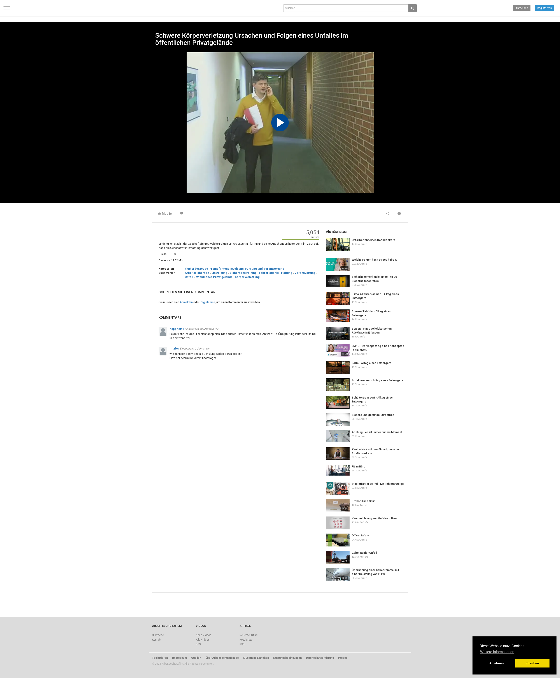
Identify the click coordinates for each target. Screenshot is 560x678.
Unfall (189, 277)
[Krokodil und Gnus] (338, 505)
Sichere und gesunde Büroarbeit (373, 414)
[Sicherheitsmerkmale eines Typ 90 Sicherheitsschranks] (338, 281)
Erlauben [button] (532, 663)
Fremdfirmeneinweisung (227, 268)
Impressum (179, 657)
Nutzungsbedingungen (287, 657)
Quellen (196, 657)
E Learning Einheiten (256, 657)
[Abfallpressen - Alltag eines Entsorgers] (338, 384)
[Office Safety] (338, 540)
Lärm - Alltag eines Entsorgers (371, 363)
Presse (343, 657)
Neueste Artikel (249, 635)
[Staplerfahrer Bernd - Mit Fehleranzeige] (338, 488)
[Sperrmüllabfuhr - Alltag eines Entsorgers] (338, 315)
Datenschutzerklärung (320, 657)
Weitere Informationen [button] (497, 652)
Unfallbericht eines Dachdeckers (373, 240)
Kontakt (156, 639)
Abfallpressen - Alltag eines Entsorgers (377, 380)
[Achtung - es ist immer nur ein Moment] (338, 436)
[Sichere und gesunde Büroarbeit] (338, 419)
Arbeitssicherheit (197, 272)
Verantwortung (305, 272)
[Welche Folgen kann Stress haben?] (338, 264)
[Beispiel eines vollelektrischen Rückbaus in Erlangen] (338, 333)
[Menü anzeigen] (6, 10)
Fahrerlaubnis (269, 272)
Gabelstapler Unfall (364, 552)
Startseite (158, 635)
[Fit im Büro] (338, 470)
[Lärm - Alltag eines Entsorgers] (338, 367)
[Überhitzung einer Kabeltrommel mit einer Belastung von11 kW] (338, 574)
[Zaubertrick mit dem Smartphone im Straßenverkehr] (338, 453)
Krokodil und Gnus (363, 501)
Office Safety (360, 535)
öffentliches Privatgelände (214, 277)
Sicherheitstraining (243, 272)
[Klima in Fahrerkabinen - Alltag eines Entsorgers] (338, 298)
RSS (198, 644)
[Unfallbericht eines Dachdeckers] (338, 244)
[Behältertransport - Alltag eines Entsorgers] (338, 402)
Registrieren (544, 8)
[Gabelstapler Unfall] (338, 557)
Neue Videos (203, 635)
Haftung (286, 272)
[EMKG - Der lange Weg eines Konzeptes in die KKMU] (338, 350)
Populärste (246, 639)
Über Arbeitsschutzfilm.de (222, 657)
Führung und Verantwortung (264, 268)
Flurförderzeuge (196, 268)
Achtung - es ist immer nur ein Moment (377, 432)
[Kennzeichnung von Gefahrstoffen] (338, 522)
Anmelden (522, 8)
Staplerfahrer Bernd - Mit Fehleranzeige (378, 483)
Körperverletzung (247, 277)
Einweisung (219, 272)
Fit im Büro (358, 466)
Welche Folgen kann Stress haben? (374, 259)
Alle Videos (203, 639)
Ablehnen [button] (496, 663)
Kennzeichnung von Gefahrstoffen (374, 518)
